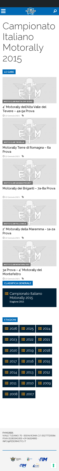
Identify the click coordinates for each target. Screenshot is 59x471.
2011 (13, 383)
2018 (46, 350)
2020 (13, 350)
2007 (30, 394)
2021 (46, 339)
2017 (13, 361)
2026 (13, 328)
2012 (46, 372)
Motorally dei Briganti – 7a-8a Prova (29, 188)
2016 (30, 361)
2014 (13, 372)
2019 (30, 350)
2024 (47, 328)
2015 (46, 361)
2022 (30, 339)
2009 (47, 383)
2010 (30, 383)
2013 (30, 372)
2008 (13, 394)
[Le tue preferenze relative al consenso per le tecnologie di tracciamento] (53, 465)
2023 (13, 339)
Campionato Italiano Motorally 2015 (26, 295)
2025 (30, 328)
